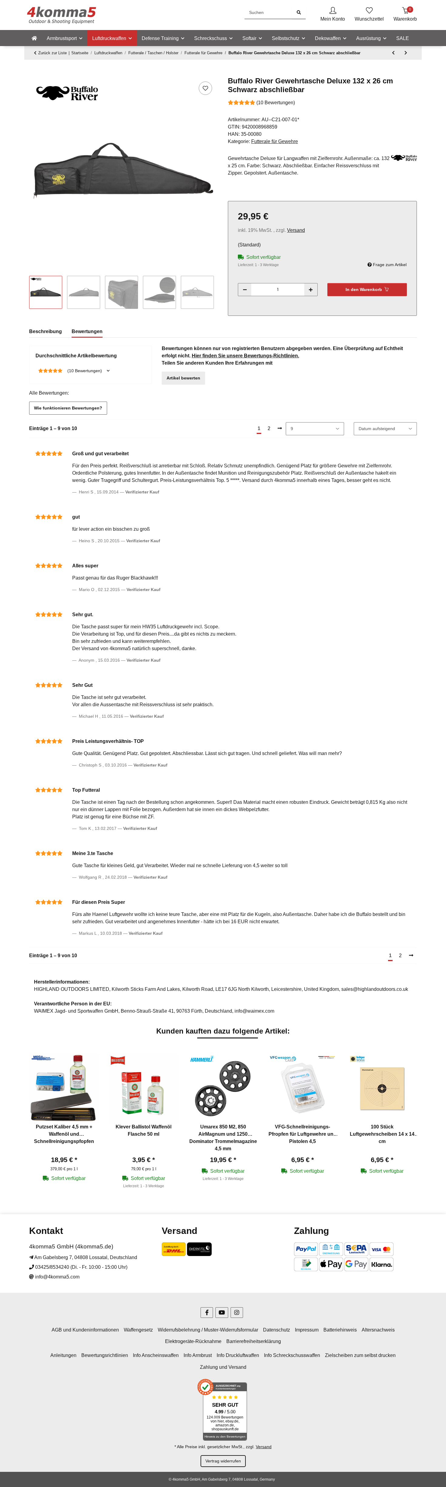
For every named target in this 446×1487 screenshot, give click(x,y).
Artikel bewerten (183, 378)
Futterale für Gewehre (274, 141)
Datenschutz (276, 1329)
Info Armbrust (198, 1355)
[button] (333, 15)
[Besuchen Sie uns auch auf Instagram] (237, 1312)
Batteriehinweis (340, 1329)
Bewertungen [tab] (87, 331)
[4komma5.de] (34, 38)
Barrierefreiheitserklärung (253, 1341)
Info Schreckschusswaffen (292, 1355)
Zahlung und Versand (223, 1367)
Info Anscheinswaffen (156, 1355)
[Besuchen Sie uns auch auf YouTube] (221, 1312)
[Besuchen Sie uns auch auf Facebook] (207, 1312)
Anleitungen (63, 1355)
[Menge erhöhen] (310, 289)
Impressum (307, 1329)
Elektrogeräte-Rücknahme (193, 1341)
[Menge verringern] (245, 289)
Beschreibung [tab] (45, 331)
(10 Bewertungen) (275, 102)
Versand (296, 230)
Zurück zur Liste (52, 53)
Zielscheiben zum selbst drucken (360, 1355)
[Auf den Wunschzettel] (205, 88)
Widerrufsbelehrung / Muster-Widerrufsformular (208, 1329)
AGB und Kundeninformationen (85, 1329)
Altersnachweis (378, 1329)
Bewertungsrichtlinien (104, 1355)
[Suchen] (299, 12)
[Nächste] (280, 428)
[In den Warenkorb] (34, 73)
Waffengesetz (138, 1329)
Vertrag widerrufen (223, 1461)
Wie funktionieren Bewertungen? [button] (68, 408)
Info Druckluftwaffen (238, 1355)
